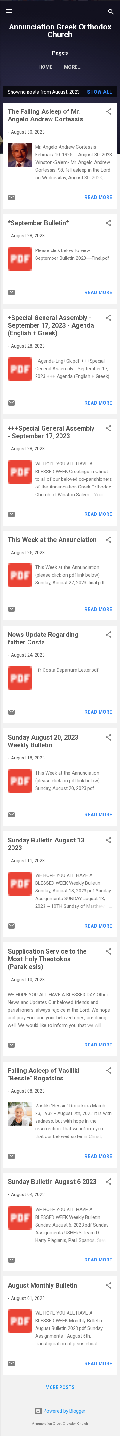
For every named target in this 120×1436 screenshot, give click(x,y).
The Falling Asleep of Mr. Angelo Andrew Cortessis (45, 115)
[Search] (111, 13)
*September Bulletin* (38, 223)
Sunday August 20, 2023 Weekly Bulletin (43, 741)
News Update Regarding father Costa (43, 638)
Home (45, 67)
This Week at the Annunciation (52, 540)
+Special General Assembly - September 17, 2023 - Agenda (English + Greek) (51, 325)
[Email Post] (11, 200)
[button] (108, 113)
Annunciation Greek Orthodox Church (60, 30)
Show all (99, 92)
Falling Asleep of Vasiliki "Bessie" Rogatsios (43, 1074)
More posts (60, 1387)
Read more (98, 197)
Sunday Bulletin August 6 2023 (52, 1182)
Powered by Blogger (63, 1411)
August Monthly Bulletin (42, 1285)
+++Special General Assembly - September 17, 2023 (51, 432)
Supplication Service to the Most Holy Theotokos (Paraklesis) (47, 959)
